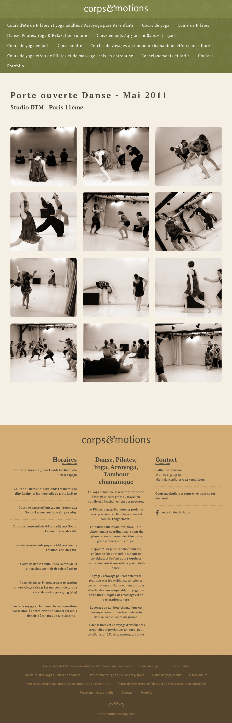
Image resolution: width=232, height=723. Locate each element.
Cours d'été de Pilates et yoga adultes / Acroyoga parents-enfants (70, 25)
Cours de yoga (155, 25)
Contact (205, 55)
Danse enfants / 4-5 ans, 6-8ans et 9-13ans (136, 35)
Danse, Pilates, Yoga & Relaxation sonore (47, 35)
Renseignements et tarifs (165, 55)
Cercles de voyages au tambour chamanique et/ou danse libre (150, 45)
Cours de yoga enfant (27, 45)
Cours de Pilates (193, 25)
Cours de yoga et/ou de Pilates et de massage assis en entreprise (70, 55)
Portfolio (15, 66)
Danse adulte (69, 45)
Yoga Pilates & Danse (176, 512)
